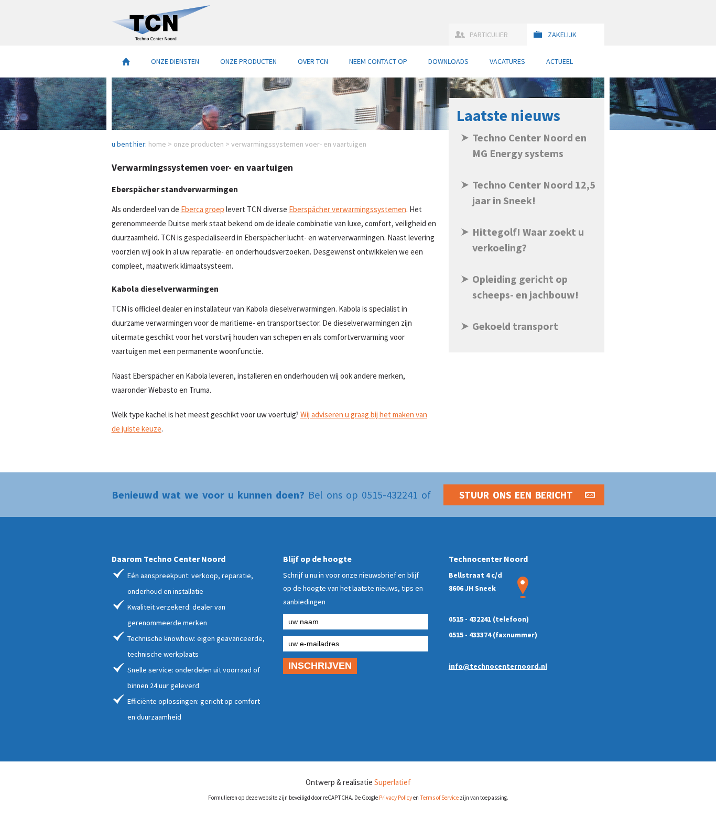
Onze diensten (175, 61)
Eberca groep (202, 209)
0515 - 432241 (470, 619)
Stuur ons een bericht (516, 495)
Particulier (489, 34)
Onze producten (248, 61)
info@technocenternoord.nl (498, 666)
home (157, 144)
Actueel (559, 61)
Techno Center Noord (161, 22)
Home (126, 62)
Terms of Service (439, 797)
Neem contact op (378, 61)
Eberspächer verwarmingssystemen (347, 209)
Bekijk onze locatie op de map (522, 587)
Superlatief (392, 782)
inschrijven (320, 665)
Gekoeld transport (515, 326)
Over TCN (313, 61)
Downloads (448, 61)
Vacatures (507, 61)
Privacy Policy (395, 797)
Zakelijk (562, 34)
